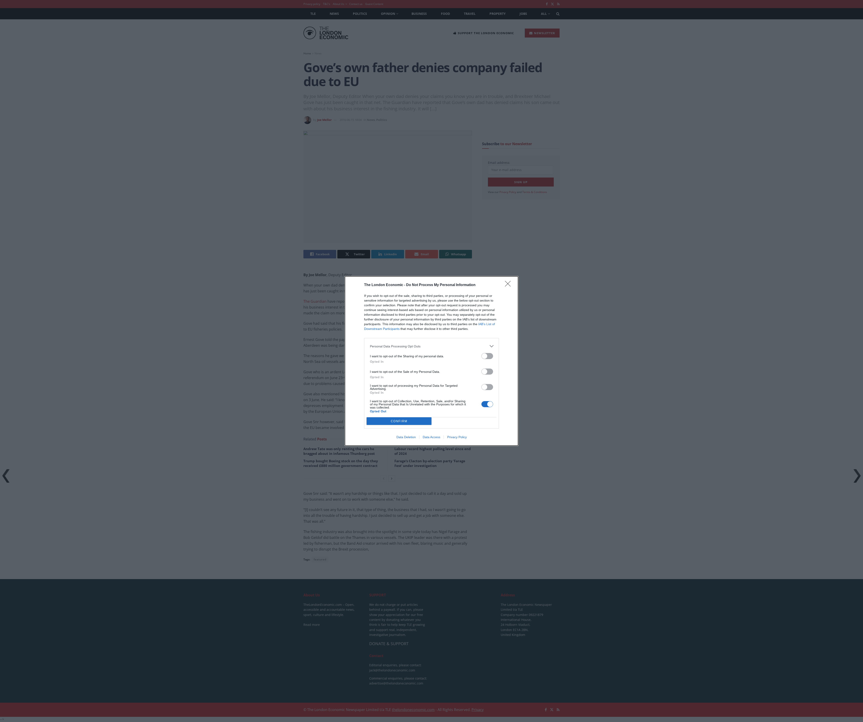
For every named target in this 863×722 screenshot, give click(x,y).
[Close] (509, 285)
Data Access (431, 437)
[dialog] (431, 361)
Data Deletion (406, 437)
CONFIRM (399, 421)
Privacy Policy (457, 437)
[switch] (487, 356)
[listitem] (431, 346)
